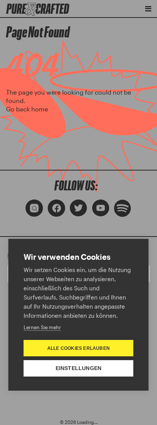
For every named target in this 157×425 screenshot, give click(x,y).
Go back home (27, 109)
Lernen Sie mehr (42, 327)
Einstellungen (79, 368)
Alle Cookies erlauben (78, 348)
